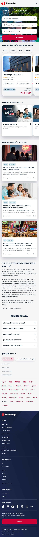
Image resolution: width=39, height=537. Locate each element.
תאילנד (4, 476)
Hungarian (19, 402)
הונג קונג (4, 480)
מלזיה (3, 473)
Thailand (5, 405)
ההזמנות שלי (5, 493)
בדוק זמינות (19, 37)
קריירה (3, 453)
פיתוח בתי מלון (6, 430)
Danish (4, 398)
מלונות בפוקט (5, 367)
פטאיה (13, 50)
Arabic (30, 394)
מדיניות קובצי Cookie (8, 534)
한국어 (31, 382)
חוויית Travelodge (7, 427)
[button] (36, 3)
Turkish (28, 398)
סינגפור (5, 164)
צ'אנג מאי (28, 50)
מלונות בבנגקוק (6, 364)
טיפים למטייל (12, 202)
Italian (32, 390)
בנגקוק (5, 50)
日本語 (24, 382)
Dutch (4, 390)
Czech (12, 402)
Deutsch (18, 386)
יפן (2, 463)
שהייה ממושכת (6, 443)
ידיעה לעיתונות (6, 434)
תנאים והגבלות (16, 532)
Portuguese (29, 402)
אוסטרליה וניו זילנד (7, 483)
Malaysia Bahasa (14, 390)
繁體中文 (17, 382)
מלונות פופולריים (8, 359)
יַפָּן (4, 240)
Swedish (4, 394)
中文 (10, 382)
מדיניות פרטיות (6, 532)
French (26, 386)
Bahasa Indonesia (7, 386)
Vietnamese (14, 394)
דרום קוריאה (5, 467)
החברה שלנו (5, 424)
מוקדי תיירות (12, 164)
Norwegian (12, 398)
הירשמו (19, 521)
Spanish (34, 386)
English (4, 382)
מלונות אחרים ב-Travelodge (25, 359)
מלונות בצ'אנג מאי (7, 375)
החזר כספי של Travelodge (9, 450)
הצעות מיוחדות (6, 440)
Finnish (23, 394)
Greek (35, 398)
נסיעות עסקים (5, 447)
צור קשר (4, 496)
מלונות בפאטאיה (6, 371)
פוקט (20, 50)
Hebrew (4, 402)
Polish (21, 398)
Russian (24, 390)
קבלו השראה (5, 437)
